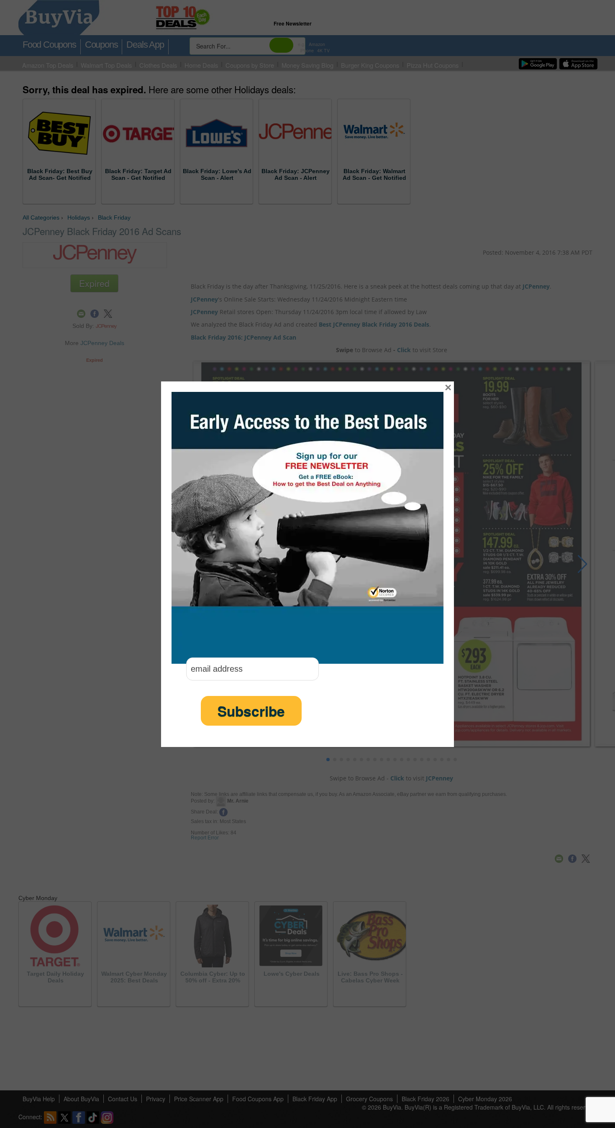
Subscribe (251, 711)
